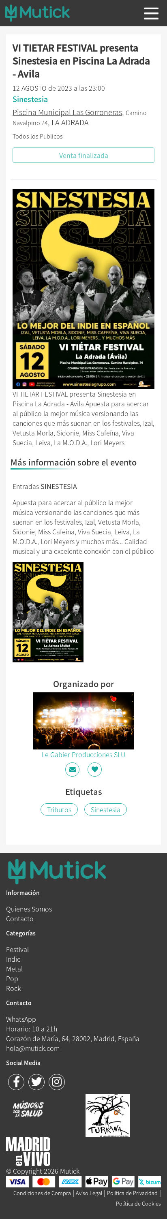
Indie (13, 959)
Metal (14, 968)
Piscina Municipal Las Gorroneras (67, 112)
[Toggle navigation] (151, 13)
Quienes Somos (29, 909)
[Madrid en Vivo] (108, 1114)
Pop (12, 978)
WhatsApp (21, 1019)
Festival (17, 949)
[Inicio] (43, 13)
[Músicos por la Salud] (28, 1109)
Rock (13, 988)
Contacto (20, 918)
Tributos (59, 809)
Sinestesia (105, 809)
